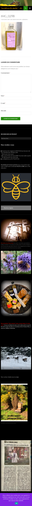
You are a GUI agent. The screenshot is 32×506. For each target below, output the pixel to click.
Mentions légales (8, 208)
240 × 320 (9, 19)
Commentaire (5, 73)
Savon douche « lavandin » (20, 19)
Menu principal (30, 8)
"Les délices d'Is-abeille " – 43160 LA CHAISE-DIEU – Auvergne (12, 8)
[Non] (30, 499)
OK (16, 503)
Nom (3, 96)
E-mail (3, 103)
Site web (3, 110)
